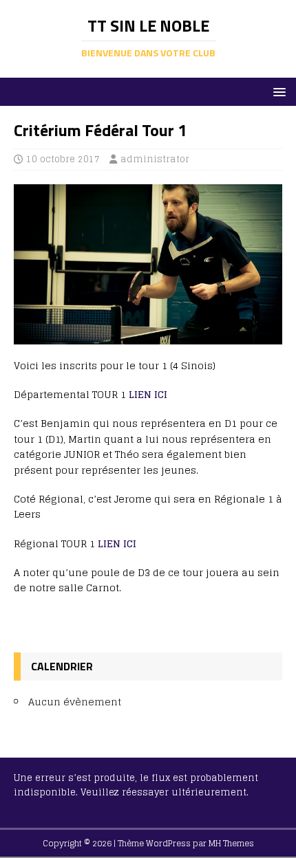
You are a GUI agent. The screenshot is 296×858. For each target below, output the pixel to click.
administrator (154, 159)
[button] (277, 91)
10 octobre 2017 (63, 159)
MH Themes (231, 843)
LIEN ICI (148, 394)
